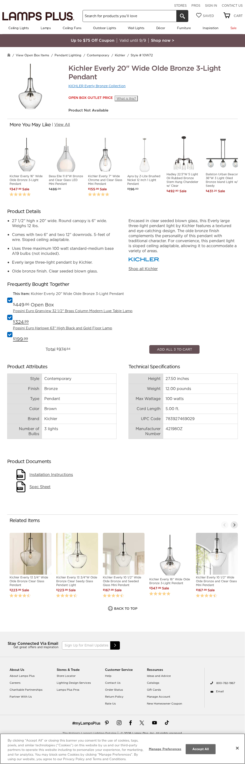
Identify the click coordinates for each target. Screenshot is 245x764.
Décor (160, 28)
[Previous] (224, 669)
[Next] (234, 669)
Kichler (120, 55)
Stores (180, 5)
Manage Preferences (165, 749)
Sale (233, 28)
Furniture (184, 28)
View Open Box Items (32, 55)
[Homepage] (9, 55)
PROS (195, 5)
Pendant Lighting (68, 55)
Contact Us (232, 5)
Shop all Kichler (143, 268)
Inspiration (210, 28)
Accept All (200, 749)
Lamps (46, 28)
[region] (122, 748)
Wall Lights (136, 28)
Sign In (211, 5)
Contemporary (98, 55)
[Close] (237, 748)
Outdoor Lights (104, 28)
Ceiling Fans (72, 28)
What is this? (126, 98)
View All (62, 124)
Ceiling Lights (18, 28)
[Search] (182, 16)
